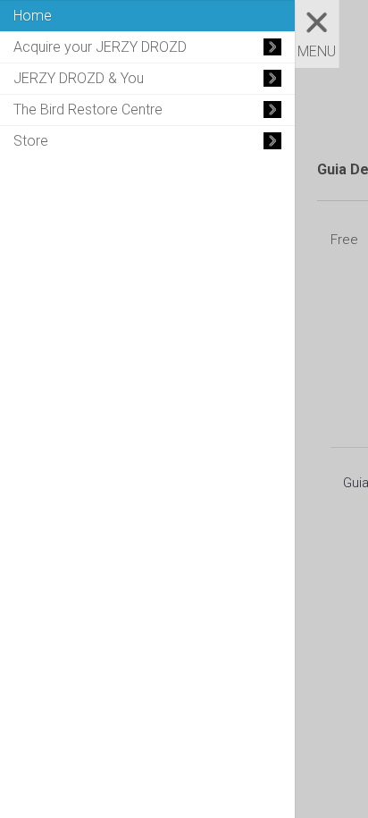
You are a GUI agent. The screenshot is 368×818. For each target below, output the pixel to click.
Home (32, 15)
